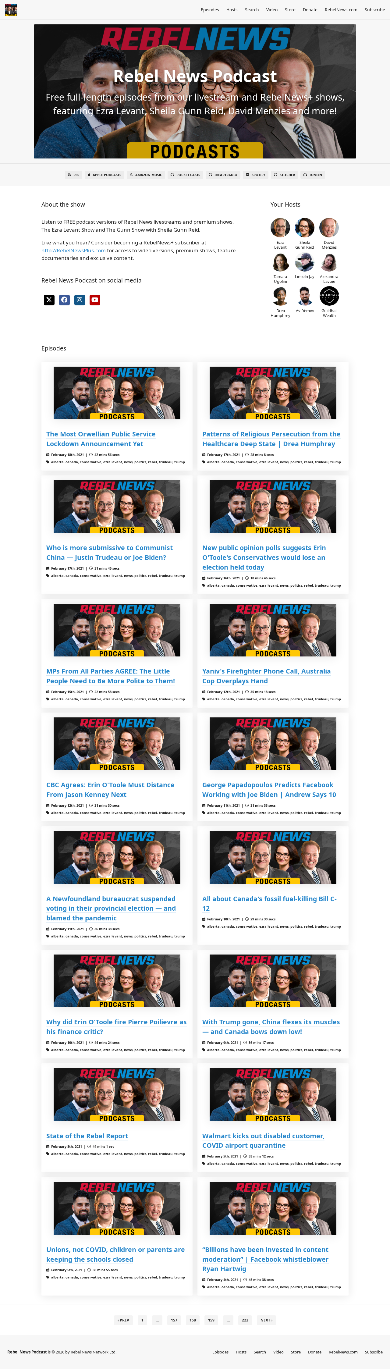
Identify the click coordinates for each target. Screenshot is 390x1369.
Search (252, 9)
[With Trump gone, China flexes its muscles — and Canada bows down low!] (273, 981)
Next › (266, 1320)
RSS (76, 174)
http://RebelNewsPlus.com (73, 250)
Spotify (258, 174)
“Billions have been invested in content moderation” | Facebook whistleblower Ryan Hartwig (265, 1259)
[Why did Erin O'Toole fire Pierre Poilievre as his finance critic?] (117, 981)
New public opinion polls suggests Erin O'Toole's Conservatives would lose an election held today (264, 557)
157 (174, 1320)
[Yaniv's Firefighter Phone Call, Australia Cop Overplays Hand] (273, 630)
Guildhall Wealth (329, 313)
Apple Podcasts (107, 174)
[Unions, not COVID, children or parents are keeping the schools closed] (117, 1208)
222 (245, 1320)
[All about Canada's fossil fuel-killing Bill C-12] (273, 857)
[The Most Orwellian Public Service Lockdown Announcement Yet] (117, 393)
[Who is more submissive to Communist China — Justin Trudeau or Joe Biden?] (117, 506)
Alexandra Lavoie (329, 279)
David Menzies (329, 245)
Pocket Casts (188, 174)
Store (290, 9)
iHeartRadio (225, 174)
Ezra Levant (280, 245)
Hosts (232, 9)
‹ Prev (123, 1320)
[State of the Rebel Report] (117, 1094)
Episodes (210, 9)
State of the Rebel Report (87, 1135)
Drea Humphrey (280, 313)
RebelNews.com (341, 9)
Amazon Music (148, 174)
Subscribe (375, 9)
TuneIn (315, 174)
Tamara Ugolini (280, 279)
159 (211, 1320)
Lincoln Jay (304, 276)
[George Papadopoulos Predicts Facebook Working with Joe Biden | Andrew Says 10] (273, 743)
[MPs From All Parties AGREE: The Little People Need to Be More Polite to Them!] (117, 630)
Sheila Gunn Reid (304, 245)
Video (272, 9)
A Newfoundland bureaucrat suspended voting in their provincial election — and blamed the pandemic (111, 908)
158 (193, 1320)
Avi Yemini (305, 310)
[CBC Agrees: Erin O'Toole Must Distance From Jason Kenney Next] (117, 743)
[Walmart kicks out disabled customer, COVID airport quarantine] (273, 1094)
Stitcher (287, 174)
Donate (310, 9)
